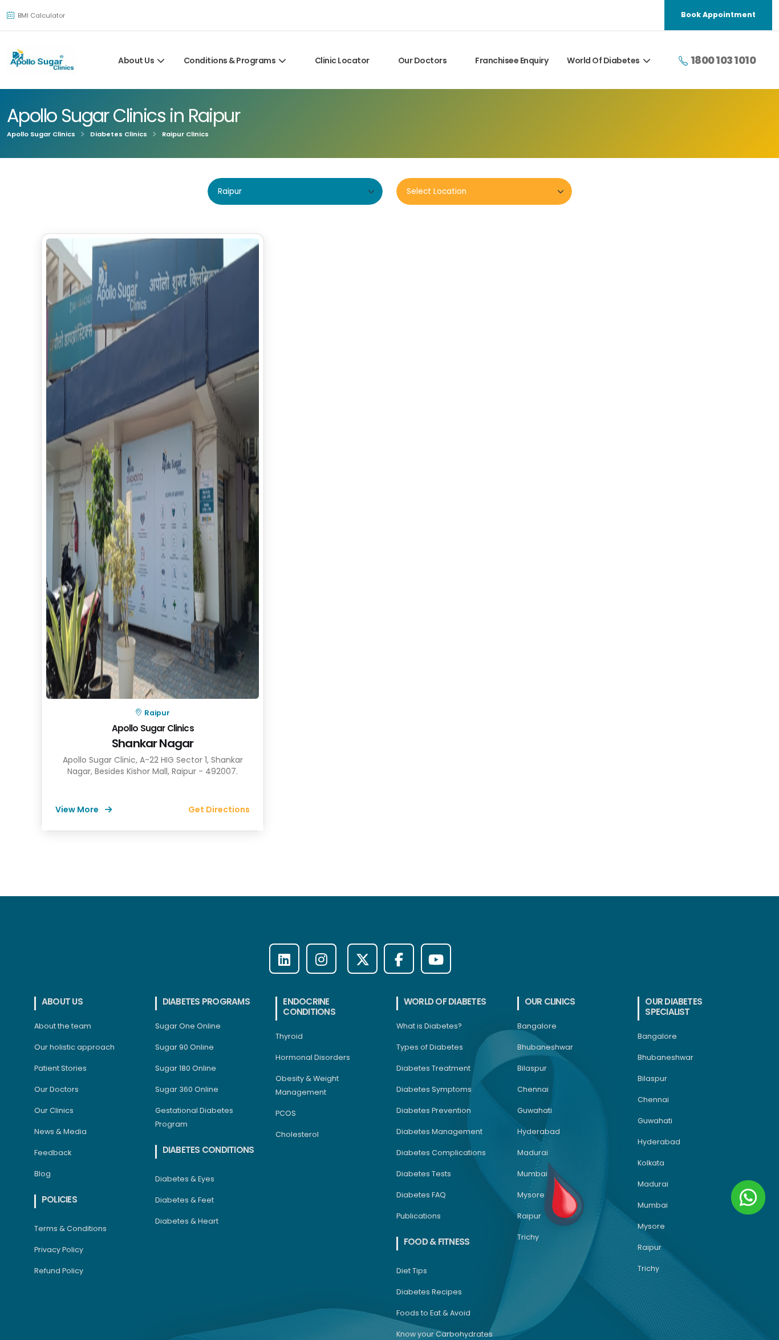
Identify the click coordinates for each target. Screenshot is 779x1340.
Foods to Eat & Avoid (433, 1313)
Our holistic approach (74, 1047)
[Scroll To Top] (759, 1327)
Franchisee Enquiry (511, 60)
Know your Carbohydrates (444, 1334)
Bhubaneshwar (545, 1047)
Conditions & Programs (230, 60)
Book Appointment (718, 14)
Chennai (533, 1089)
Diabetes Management (439, 1131)
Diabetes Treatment (433, 1068)
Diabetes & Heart (186, 1221)
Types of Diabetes (429, 1047)
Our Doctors (422, 60)
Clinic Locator (342, 60)
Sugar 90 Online (184, 1047)
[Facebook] (399, 959)
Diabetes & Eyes (184, 1179)
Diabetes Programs (206, 1001)
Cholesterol (297, 1134)
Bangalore (537, 1026)
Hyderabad (538, 1131)
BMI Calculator (40, 15)
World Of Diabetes (603, 60)
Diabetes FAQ (421, 1195)
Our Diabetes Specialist (673, 1006)
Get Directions (219, 809)
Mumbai (532, 1174)
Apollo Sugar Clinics (41, 134)
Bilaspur (532, 1068)
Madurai (532, 1152)
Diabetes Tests (423, 1174)
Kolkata (651, 1163)
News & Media (60, 1131)
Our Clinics (54, 1110)
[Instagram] (321, 959)
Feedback (52, 1152)
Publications (418, 1216)
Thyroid (289, 1036)
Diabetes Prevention (433, 1110)
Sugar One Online (188, 1026)
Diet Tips (411, 1271)
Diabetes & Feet (184, 1200)
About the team (62, 1026)
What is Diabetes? (429, 1026)
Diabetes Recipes (429, 1292)
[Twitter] (362, 959)
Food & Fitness (436, 1242)
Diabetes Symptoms (434, 1089)
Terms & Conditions (70, 1228)
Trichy (528, 1237)
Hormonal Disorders (312, 1057)
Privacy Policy (58, 1249)
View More (77, 809)
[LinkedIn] (284, 959)
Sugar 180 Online (185, 1068)
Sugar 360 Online (186, 1089)
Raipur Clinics (185, 134)
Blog (42, 1174)
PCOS (285, 1113)
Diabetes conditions (208, 1150)
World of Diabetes (445, 1001)
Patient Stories (60, 1068)
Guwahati (534, 1110)
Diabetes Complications (441, 1152)
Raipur (156, 713)
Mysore (531, 1195)
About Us (136, 60)
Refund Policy (58, 1271)
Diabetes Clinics (118, 134)
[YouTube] (436, 959)
